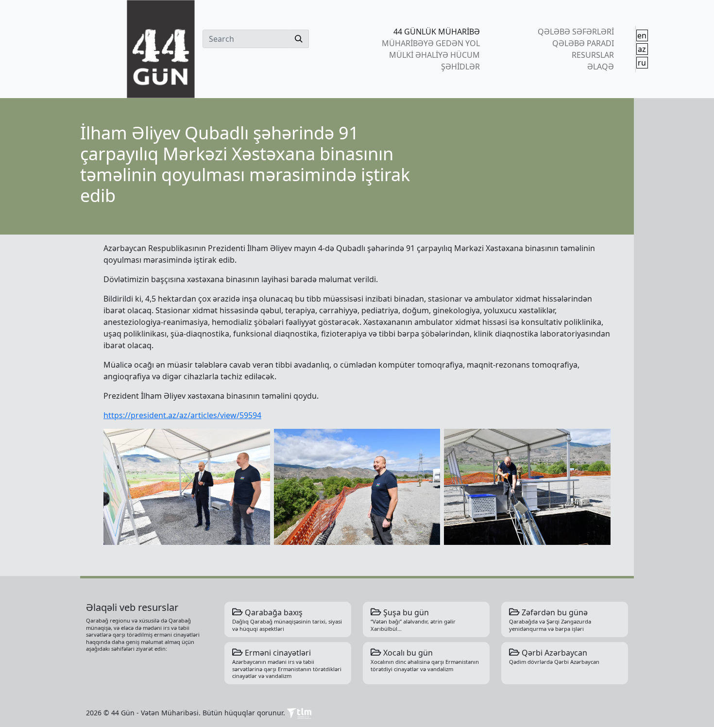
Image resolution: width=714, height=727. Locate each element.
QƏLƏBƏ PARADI (582, 43)
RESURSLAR (592, 55)
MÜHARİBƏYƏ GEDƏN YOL (431, 43)
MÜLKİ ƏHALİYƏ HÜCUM (434, 55)
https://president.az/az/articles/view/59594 (182, 415)
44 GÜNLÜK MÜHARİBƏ (436, 31)
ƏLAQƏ (600, 66)
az (642, 49)
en (641, 35)
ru (642, 62)
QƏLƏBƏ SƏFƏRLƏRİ (575, 31)
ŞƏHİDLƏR (460, 66)
